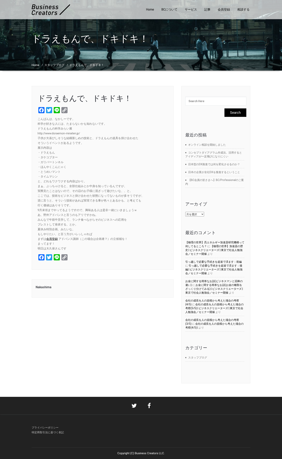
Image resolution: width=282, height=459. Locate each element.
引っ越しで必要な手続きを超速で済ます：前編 (213, 261)
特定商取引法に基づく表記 (48, 432)
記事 (207, 9)
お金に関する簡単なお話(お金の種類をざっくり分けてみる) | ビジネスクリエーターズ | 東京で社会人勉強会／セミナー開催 (214, 288)
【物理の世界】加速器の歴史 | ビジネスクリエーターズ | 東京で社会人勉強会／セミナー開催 (214, 250)
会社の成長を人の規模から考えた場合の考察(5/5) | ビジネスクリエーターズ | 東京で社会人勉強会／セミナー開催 (214, 308)
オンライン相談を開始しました (207, 144)
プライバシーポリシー (45, 427)
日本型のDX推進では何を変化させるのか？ (214, 164)
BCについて (169, 9)
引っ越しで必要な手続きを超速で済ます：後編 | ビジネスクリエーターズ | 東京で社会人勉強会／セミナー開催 (213, 269)
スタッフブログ (54, 65)
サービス (191, 9)
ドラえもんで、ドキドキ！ (85, 98)
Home (150, 9)
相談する (243, 9)
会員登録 (224, 9)
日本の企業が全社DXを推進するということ (214, 172)
